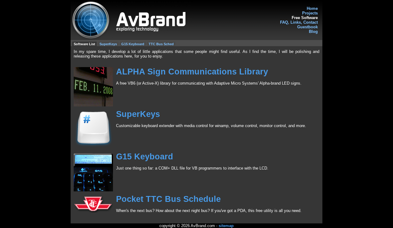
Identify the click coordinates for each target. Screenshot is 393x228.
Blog (313, 31)
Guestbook (307, 27)
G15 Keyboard (132, 44)
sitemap (226, 225)
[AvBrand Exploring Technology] (196, 20)
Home (312, 8)
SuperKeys (108, 44)
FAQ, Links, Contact (299, 22)
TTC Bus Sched (161, 44)
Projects (310, 13)
